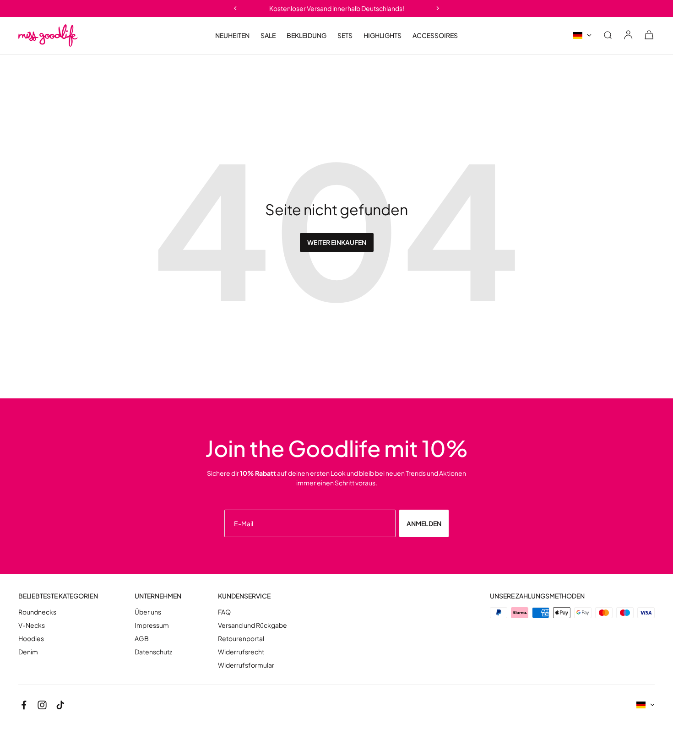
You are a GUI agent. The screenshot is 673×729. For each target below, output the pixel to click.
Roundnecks (37, 612)
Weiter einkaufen (336, 242)
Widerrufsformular (246, 665)
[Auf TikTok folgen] (60, 705)
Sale (268, 35)
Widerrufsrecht (241, 652)
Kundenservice (244, 596)
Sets (345, 35)
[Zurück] (235, 8)
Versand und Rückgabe (252, 625)
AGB (142, 638)
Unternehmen (158, 596)
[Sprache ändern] (582, 35)
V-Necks (31, 625)
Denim (28, 652)
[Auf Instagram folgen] (42, 705)
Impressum (152, 625)
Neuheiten (232, 35)
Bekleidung (306, 35)
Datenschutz (153, 652)
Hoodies (31, 638)
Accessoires (435, 35)
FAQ (224, 612)
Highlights (383, 35)
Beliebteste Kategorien (58, 596)
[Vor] (438, 8)
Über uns (148, 612)
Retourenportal (241, 638)
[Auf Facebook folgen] (23, 705)
